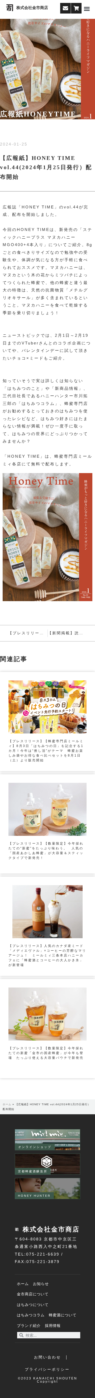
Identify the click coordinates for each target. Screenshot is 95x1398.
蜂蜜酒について (63, 1315)
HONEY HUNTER (34, 1195)
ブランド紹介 (29, 1326)
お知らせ (41, 1284)
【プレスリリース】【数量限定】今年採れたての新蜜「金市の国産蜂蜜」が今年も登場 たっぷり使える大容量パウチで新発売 (46, 1053)
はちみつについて (33, 1305)
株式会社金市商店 (32, 8)
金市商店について (33, 1294)
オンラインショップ (34, 1146)
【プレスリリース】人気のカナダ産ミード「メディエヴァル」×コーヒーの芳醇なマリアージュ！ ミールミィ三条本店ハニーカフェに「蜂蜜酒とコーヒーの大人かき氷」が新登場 (47, 955)
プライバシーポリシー (47, 1369)
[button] (87, 9)
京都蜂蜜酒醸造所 (33, 1171)
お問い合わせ (47, 1357)
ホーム (7, 1104)
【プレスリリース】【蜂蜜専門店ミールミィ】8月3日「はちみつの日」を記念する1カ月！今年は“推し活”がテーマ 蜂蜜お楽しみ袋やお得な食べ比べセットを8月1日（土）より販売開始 (46, 750)
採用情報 (53, 1326)
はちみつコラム (31, 1315)
